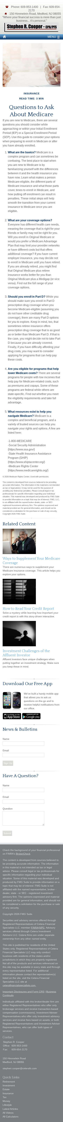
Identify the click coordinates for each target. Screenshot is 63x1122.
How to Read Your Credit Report (28, 609)
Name (6, 739)
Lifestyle (7, 1104)
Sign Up (8, 763)
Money (6, 1101)
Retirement (9, 1081)
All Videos (8, 1112)
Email (6, 750)
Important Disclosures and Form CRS (23, 991)
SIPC (42, 927)
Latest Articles (10, 1108)
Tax (4, 1097)
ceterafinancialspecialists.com (19, 985)
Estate (6, 1089)
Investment (9, 1085)
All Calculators (10, 1116)
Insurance (8, 1093)
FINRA (34, 927)
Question (8, 808)
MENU (52, 36)
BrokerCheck (23, 853)
